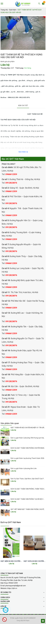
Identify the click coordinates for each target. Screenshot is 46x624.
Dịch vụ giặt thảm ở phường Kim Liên (24, 468)
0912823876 (11, 183)
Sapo (27, 620)
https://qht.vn (12, 588)
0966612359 (11, 174)
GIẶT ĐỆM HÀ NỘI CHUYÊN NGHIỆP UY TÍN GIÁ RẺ (19, 561)
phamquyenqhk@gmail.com (15, 586)
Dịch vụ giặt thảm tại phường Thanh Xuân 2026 (27, 458)
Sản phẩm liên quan (10, 423)
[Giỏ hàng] (43, 4)
